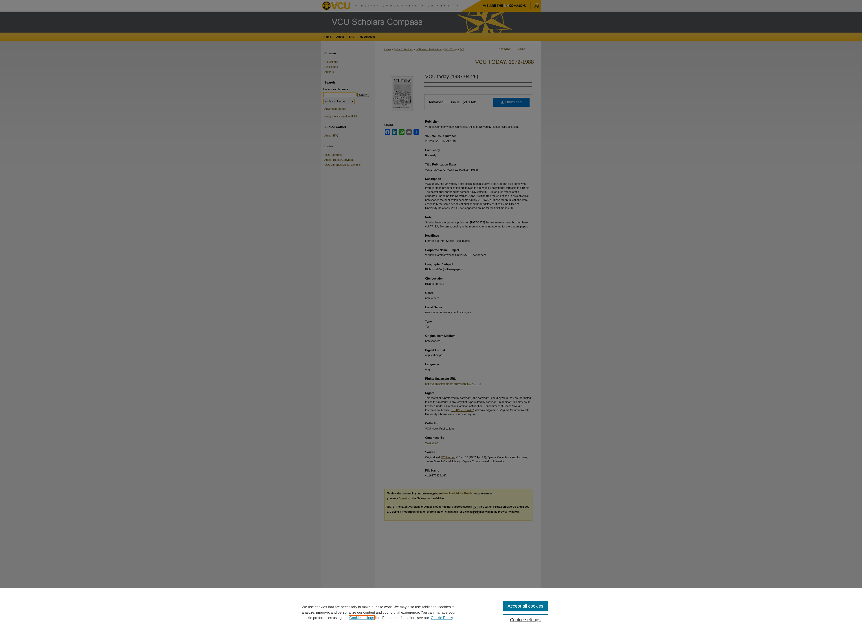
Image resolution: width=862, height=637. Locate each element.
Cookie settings (361, 618)
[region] (431, 612)
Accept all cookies (525, 606)
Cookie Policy (442, 618)
